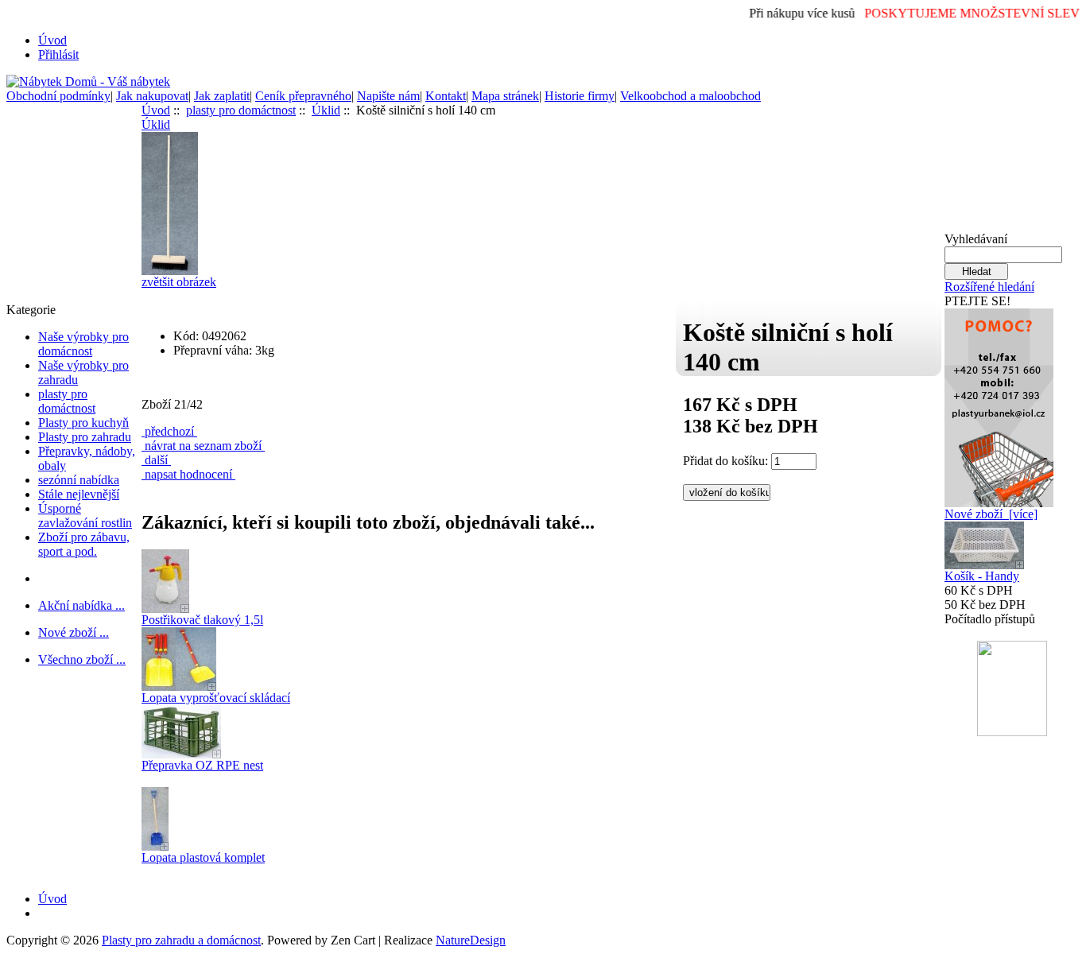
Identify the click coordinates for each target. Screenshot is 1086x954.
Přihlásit (58, 54)
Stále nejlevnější (78, 494)
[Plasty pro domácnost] (998, 403)
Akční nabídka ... (81, 605)
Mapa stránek (505, 96)
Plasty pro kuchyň (83, 422)
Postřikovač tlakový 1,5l (202, 619)
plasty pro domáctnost (66, 401)
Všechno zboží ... (82, 659)
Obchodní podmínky (58, 96)
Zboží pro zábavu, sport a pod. (84, 544)
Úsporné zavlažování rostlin (85, 515)
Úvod (52, 40)
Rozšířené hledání (989, 286)
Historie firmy (580, 96)
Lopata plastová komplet (203, 857)
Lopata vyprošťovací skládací (216, 697)
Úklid (326, 110)
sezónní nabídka (78, 480)
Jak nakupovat (152, 96)
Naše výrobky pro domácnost (83, 344)
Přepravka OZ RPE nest (202, 765)
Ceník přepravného (303, 96)
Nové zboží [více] (991, 514)
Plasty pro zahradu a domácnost (181, 940)
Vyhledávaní (975, 239)
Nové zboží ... (73, 632)
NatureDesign (471, 940)
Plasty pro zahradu (84, 437)
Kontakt (445, 96)
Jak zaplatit (222, 96)
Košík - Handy (981, 576)
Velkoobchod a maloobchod (690, 96)
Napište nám (388, 96)
